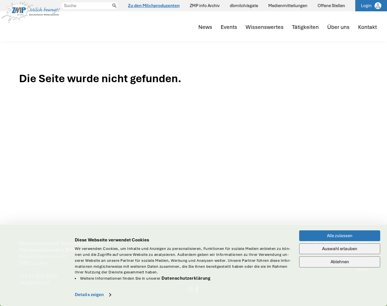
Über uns (338, 27)
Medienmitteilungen (287, 5)
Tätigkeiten (305, 27)
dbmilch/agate (244, 5)
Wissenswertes (265, 27)
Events (229, 27)
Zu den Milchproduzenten (154, 5)
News (205, 27)
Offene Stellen (331, 5)
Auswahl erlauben (339, 249)
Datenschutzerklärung (185, 278)
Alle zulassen (339, 236)
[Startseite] (30, 20)
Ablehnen (340, 262)
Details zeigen (89, 295)
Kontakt (367, 27)
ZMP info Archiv (205, 5)
